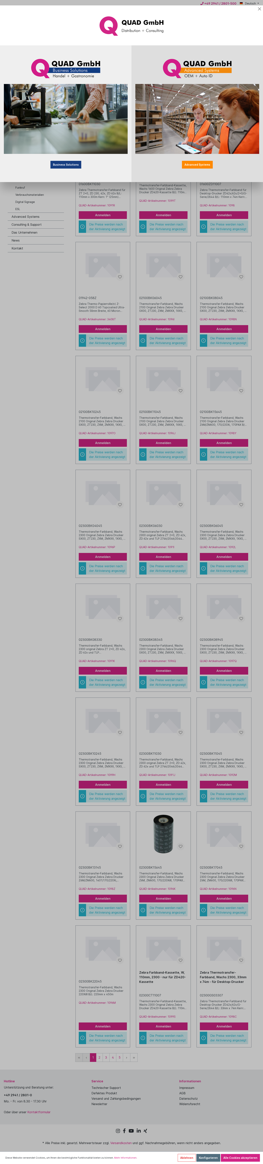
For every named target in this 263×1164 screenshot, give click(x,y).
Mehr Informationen (125, 1157)
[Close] (259, 8)
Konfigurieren (208, 1157)
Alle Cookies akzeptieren (240, 1157)
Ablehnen (186, 1157)
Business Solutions (66, 164)
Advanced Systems (197, 164)
